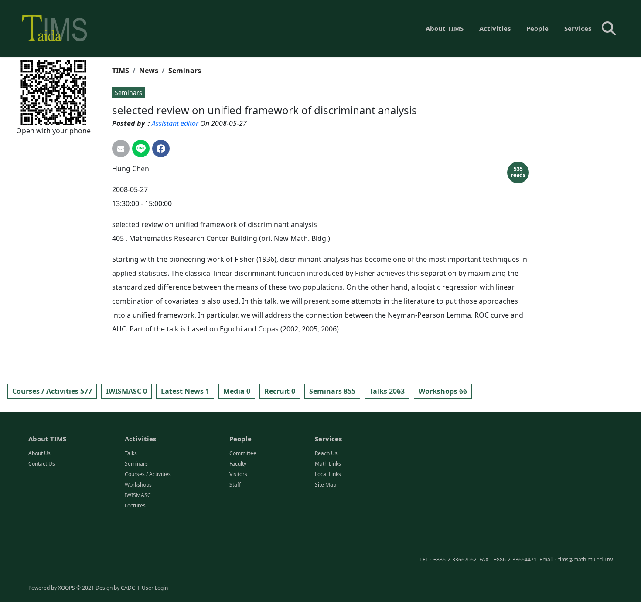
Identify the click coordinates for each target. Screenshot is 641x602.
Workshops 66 (443, 391)
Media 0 (236, 391)
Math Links (328, 463)
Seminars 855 (332, 391)
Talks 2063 (387, 391)
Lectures (135, 505)
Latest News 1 (185, 391)
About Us (39, 453)
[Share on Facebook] (161, 148)
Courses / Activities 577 (52, 391)
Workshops (138, 484)
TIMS (120, 70)
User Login (155, 588)
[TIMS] (54, 28)
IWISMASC (138, 495)
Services (577, 28)
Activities (495, 28)
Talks (131, 453)
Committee (242, 453)
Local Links (328, 474)
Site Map (325, 484)
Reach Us (326, 453)
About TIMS (445, 28)
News (148, 70)
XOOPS (66, 588)
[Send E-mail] (121, 148)
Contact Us (41, 463)
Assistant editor (175, 123)
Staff (235, 484)
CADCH (130, 588)
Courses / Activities (148, 474)
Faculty (237, 463)
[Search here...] (608, 28)
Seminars (184, 70)
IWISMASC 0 (126, 391)
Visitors (238, 474)
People (537, 28)
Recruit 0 (279, 391)
